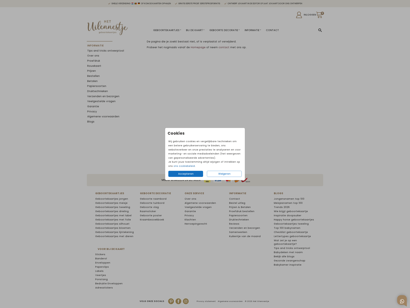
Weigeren (224, 174)
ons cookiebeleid (184, 166)
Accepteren (185, 174)
